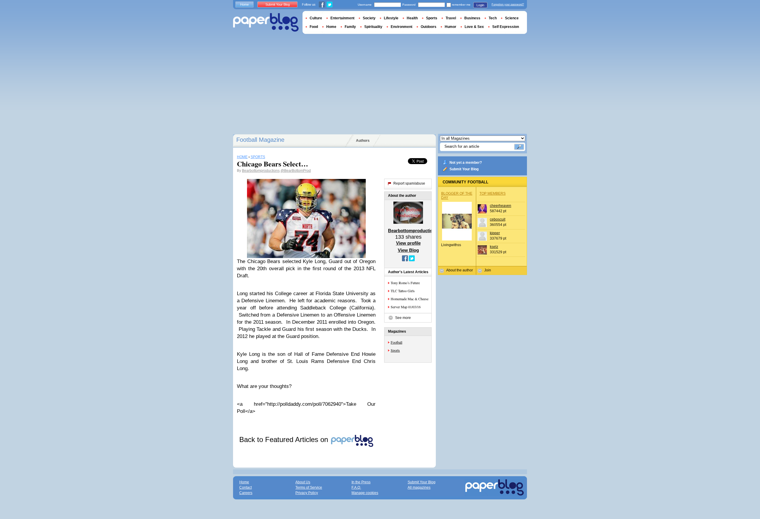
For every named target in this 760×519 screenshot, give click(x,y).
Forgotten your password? (508, 4)
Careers (245, 493)
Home (244, 4)
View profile (408, 243)
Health (412, 18)
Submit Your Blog (464, 169)
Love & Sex (474, 27)
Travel (451, 18)
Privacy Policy (306, 493)
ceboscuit (497, 219)
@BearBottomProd (296, 171)
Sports (395, 350)
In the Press (361, 482)
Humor (450, 27)
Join (487, 270)
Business (472, 18)
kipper (495, 233)
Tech (493, 18)
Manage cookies (365, 493)
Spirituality (373, 27)
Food (314, 27)
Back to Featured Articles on (284, 439)
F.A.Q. (356, 487)
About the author (459, 270)
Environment (401, 27)
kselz (494, 247)
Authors (363, 141)
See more (403, 318)
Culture (316, 18)
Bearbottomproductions (261, 171)
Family (350, 27)
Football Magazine (260, 139)
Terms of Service (308, 487)
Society (369, 18)
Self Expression (505, 27)
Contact (245, 487)
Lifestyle (391, 18)
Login (480, 5)
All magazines (419, 487)
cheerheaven (500, 206)
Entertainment (342, 18)
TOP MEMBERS (492, 193)
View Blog (408, 250)
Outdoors (428, 27)
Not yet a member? (465, 163)
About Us (302, 482)
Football (396, 342)
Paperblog (266, 22)
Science (512, 18)
